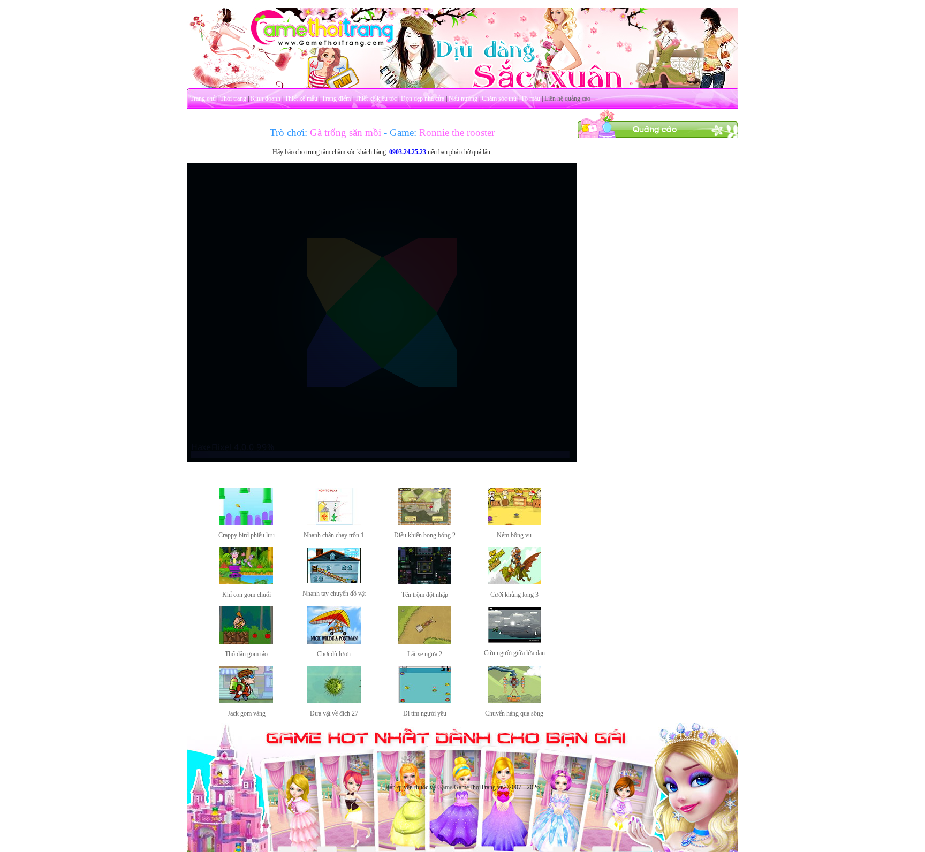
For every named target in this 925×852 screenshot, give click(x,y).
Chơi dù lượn (334, 654)
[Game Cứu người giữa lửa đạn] (514, 640)
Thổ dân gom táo (246, 654)
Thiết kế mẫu (301, 98)
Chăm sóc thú (499, 98)
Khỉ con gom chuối (246, 594)
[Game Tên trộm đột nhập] (424, 582)
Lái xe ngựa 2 (424, 654)
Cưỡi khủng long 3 (514, 594)
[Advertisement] (658, 298)
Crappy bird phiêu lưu (246, 535)
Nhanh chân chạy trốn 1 (334, 535)
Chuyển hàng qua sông (514, 713)
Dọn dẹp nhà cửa (422, 98)
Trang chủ (203, 98)
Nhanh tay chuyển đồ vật (334, 593)
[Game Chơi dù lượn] (334, 641)
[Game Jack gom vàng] (246, 701)
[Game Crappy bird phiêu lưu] (246, 523)
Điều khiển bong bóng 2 (425, 535)
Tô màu (530, 98)
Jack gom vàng (247, 713)
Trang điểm (336, 98)
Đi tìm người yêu (424, 713)
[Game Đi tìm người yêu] (424, 701)
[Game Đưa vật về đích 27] (334, 701)
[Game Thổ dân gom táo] (246, 641)
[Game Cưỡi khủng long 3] (514, 582)
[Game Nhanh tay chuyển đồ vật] (334, 581)
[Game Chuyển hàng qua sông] (514, 701)
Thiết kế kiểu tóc (376, 98)
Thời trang (233, 98)
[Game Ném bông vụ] (514, 523)
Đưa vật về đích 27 (334, 713)
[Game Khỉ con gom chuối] (246, 582)
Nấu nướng (463, 98)
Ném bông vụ (514, 535)
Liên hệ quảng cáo (567, 98)
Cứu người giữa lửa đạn (514, 653)
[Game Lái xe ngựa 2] (424, 641)
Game (444, 787)
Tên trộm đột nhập (424, 594)
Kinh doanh (265, 98)
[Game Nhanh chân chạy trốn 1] (334, 523)
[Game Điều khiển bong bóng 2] (424, 523)
